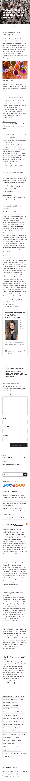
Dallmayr (14, 702)
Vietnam (23, 753)
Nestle (14, 740)
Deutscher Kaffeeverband (11, 705)
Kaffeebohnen (7, 721)
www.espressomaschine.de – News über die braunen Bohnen (14, 14)
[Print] (20, 485)
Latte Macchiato (8, 737)
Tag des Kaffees (8, 750)
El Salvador (6, 709)
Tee (19, 101)
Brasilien (6, 699)
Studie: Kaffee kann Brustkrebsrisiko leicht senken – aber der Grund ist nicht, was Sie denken (14, 498)
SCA (4, 743)
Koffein (5, 734)
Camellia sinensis (16, 368)
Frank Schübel (16, 371)
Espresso (15, 709)
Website (5, 435)
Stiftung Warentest (9, 747)
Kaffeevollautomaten (19, 731)
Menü (16, 26)
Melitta (17, 737)
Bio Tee (7, 368)
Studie (19, 747)
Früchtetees (17, 212)
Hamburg (6, 718)
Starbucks (11, 743)
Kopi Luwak (22, 734)
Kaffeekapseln (7, 724)
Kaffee (22, 718)
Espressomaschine (9, 712)
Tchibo (5, 753)
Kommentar (6, 395)
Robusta (20, 740)
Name (4, 418)
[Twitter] (7, 485)
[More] (23, 485)
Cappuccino (14, 699)
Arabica (16, 696)
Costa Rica (6, 702)
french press (7, 715)
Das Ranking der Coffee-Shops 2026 (13, 518)
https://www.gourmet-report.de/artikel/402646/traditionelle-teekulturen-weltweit (14, 197)
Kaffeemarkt (7, 728)
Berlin (22, 696)
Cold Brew (23, 699)
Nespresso (6, 740)
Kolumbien (13, 734)
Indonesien (14, 718)
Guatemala (16, 715)
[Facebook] (4, 485)
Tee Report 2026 (7, 514)
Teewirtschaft (10, 376)
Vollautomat (7, 756)
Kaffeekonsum (18, 724)
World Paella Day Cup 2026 (14, 629)
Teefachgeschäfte (20, 374)
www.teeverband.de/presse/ (10, 306)
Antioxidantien (7, 696)
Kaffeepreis (16, 728)
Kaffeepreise (7, 731)
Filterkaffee (20, 712)
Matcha (17, 373)
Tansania (17, 750)
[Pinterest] (13, 485)
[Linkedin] (10, 485)
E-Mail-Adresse (7, 427)
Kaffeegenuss (18, 721)
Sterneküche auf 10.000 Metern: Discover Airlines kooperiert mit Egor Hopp (13, 532)
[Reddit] (17, 485)
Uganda (16, 753)
